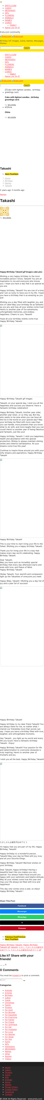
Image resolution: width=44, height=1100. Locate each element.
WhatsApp (22, 917)
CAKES (8, 8)
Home (7, 1067)
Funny (7, 1041)
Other (7, 1054)
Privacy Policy (11, 1087)
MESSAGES (10, 10)
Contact (8, 1094)
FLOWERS (9, 15)
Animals (8, 990)
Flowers (8, 1007)
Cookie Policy (11, 1089)
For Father (9, 1019)
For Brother (10, 1012)
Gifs (7, 1077)
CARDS (8, 22)
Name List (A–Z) (12, 27)
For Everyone (11, 1017)
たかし (22, 947)
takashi (14, 947)
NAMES (8, 20)
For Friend (9, 1022)
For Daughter (11, 1015)
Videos (8, 1059)
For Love (9, 1032)
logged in (16, 975)
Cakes (8, 997)
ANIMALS (9, 18)
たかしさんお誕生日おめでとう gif (26, 950)
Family (8, 1005)
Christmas (9, 1002)
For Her (8, 1027)
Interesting (10, 1046)
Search (26, 48)
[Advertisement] (22, 142)
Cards (7, 1000)
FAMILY (13, 25)
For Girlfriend (11, 1024)
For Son (8, 1039)
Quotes (8, 1056)
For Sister (9, 1037)
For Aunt (9, 1010)
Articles (8, 993)
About (8, 1082)
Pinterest (22, 928)
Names (3, 194)
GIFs (7, 13)
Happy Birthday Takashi (11, 945)
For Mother (10, 1034)
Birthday (9, 995)
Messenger (22, 911)
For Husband (11, 1029)
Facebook (22, 906)
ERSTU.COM (10, 5)
